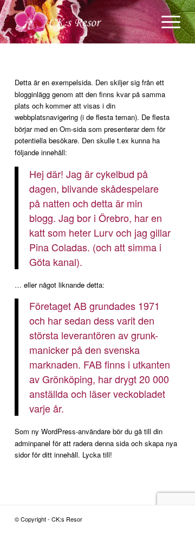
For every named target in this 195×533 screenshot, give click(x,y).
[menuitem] (165, 21)
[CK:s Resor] (81, 21)
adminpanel (32, 443)
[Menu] (165, 21)
